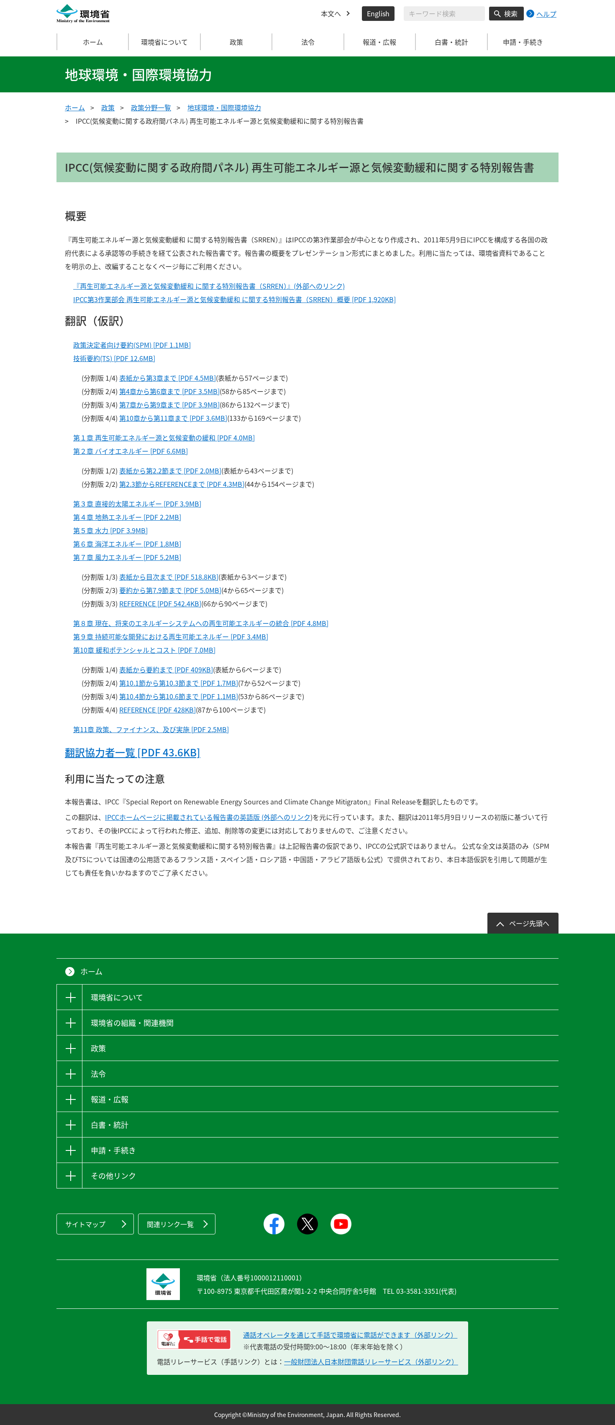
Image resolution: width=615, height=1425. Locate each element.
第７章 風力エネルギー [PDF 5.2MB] (127, 557)
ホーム (93, 42)
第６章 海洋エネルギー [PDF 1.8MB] (127, 544)
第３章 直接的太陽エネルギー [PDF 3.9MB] (137, 504)
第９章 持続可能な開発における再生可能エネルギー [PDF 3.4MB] (170, 636)
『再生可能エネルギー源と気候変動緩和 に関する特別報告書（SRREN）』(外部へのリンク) (209, 286)
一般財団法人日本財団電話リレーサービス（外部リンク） (371, 1361)
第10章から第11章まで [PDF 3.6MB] (173, 418)
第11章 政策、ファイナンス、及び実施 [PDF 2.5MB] (151, 729)
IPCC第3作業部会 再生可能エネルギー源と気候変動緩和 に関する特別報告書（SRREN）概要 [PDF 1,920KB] (234, 299)
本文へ (331, 13)
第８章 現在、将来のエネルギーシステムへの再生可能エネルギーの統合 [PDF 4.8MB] (200, 623)
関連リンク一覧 (170, 1224)
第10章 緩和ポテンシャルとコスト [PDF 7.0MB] (144, 650)
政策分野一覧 (151, 107)
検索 (511, 13)
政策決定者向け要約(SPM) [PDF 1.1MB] (132, 345)
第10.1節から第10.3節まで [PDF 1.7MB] (178, 683)
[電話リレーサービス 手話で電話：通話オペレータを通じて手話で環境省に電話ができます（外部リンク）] (194, 1339)
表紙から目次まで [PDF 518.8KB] (168, 577)
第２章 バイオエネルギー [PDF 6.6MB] (130, 451)
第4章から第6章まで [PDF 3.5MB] (169, 391)
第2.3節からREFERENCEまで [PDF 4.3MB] (181, 484)
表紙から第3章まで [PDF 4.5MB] (167, 378)
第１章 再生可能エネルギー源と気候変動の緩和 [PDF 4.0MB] (164, 438)
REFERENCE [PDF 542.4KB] (160, 603)
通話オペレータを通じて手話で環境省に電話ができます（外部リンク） (350, 1335)
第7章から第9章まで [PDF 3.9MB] (169, 405)
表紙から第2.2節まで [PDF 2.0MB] (170, 471)
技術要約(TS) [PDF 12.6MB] (114, 358)
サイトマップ (85, 1224)
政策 (108, 107)
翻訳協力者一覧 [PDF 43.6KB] (132, 752)
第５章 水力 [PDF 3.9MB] (110, 530)
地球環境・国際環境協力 (224, 107)
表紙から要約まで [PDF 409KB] (166, 669)
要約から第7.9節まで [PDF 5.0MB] (170, 590)
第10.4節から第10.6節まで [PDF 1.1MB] (178, 696)
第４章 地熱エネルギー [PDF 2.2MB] (127, 517)
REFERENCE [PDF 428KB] (157, 710)
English (378, 13)
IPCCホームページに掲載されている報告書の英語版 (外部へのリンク (207, 817)
